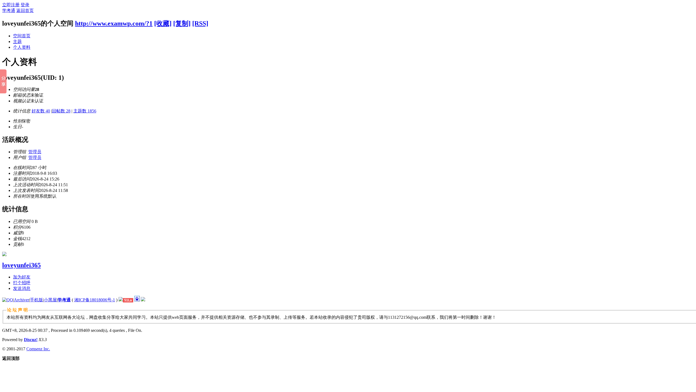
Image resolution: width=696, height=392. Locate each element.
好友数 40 (41, 111)
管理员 (34, 151)
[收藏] (163, 23)
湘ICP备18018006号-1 (94, 300)
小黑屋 (50, 300)
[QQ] (7, 300)
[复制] (182, 23)
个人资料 (21, 47)
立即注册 (11, 4)
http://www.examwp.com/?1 (114, 23)
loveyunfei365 (21, 265)
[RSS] (200, 23)
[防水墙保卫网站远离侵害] (121, 300)
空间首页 (21, 35)
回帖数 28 (61, 111)
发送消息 (21, 288)
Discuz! (31, 339)
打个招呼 (21, 282)
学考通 (8, 10)
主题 (17, 41)
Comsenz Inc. (38, 349)
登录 (25, 4)
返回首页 (25, 10)
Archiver (21, 300)
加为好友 (21, 277)
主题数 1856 (84, 111)
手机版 (36, 300)
